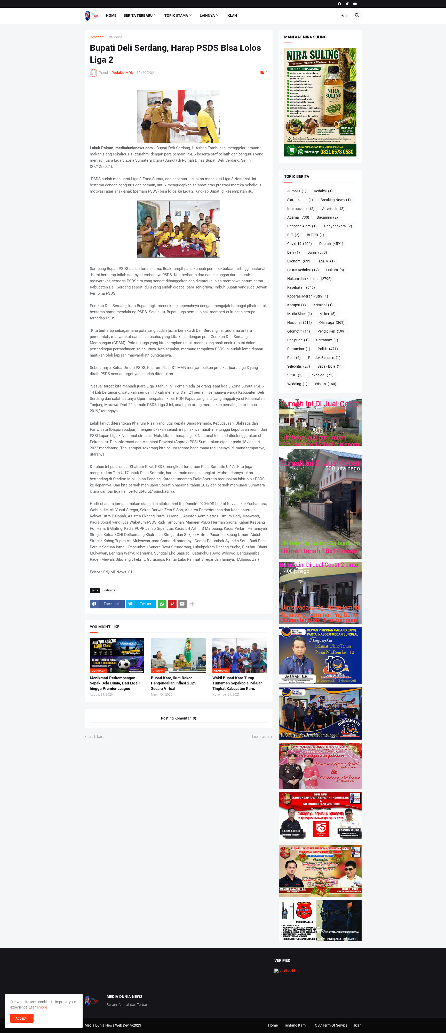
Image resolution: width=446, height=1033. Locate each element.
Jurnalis (296, 191)
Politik (328, 349)
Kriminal (323, 305)
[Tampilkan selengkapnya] (192, 604)
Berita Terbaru (138, 15)
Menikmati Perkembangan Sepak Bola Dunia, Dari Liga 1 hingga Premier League (115, 683)
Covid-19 (299, 244)
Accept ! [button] (21, 1018)
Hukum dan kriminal (309, 279)
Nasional (299, 322)
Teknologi (321, 375)
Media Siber (299, 314)
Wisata (325, 384)
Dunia (317, 252)
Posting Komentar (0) (178, 718)
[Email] (182, 604)
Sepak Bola (329, 366)
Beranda (96, 37)
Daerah (331, 244)
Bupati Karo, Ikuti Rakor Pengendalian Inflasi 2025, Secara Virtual (174, 683)
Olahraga (115, 37)
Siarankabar (300, 200)
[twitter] (347, 4)
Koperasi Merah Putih (307, 296)
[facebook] (339, 4)
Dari (293, 252)
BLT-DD (315, 235)
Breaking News (336, 200)
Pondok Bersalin (324, 358)
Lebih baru (96, 736)
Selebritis (298, 366)
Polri (294, 358)
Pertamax (327, 340)
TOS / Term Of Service (330, 1025)
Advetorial (333, 208)
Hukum (335, 270)
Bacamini (327, 217)
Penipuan (298, 340)
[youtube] (355, 4)
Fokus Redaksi (303, 270)
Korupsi (296, 305)
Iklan (232, 15)
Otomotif (298, 331)
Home (111, 15)
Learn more (38, 1007)
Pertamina (298, 349)
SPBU (294, 375)
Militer (328, 314)
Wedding (297, 384)
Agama (298, 217)
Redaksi (323, 191)
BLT (293, 235)
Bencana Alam (302, 226)
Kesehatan (301, 287)
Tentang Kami (295, 1025)
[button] (344, 15)
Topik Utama (176, 15)
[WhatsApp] (162, 604)
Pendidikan (331, 331)
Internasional (301, 208)
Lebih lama (260, 736)
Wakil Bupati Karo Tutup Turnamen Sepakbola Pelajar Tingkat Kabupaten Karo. (237, 683)
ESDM (327, 261)
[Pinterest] (172, 604)
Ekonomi (299, 261)
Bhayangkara (338, 226)
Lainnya (207, 15)
